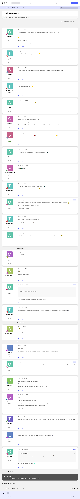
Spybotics (9, 401)
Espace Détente (25, 17)
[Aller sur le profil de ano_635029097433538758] (10, 168)
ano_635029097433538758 (9, 173)
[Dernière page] (13, 26)
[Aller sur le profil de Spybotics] (10, 397)
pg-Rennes (9, 385)
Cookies (9, 496)
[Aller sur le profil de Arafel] (10, 102)
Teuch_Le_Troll (9, 58)
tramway (9, 423)
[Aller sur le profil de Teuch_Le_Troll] (10, 53)
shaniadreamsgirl (9, 275)
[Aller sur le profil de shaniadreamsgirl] (10, 271)
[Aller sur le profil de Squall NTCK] (10, 70)
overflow (9, 17)
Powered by (72, 496)
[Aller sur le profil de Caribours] (10, 119)
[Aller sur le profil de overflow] (4, 17)
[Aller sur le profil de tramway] (10, 419)
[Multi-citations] (18, 47)
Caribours (9, 123)
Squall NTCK (9, 74)
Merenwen (9, 259)
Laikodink (9, 352)
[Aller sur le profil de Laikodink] (10, 348)
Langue (4, 496)
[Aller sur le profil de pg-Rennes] (10, 381)
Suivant (9, 26)
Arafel (9, 107)
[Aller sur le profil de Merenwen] (10, 254)
